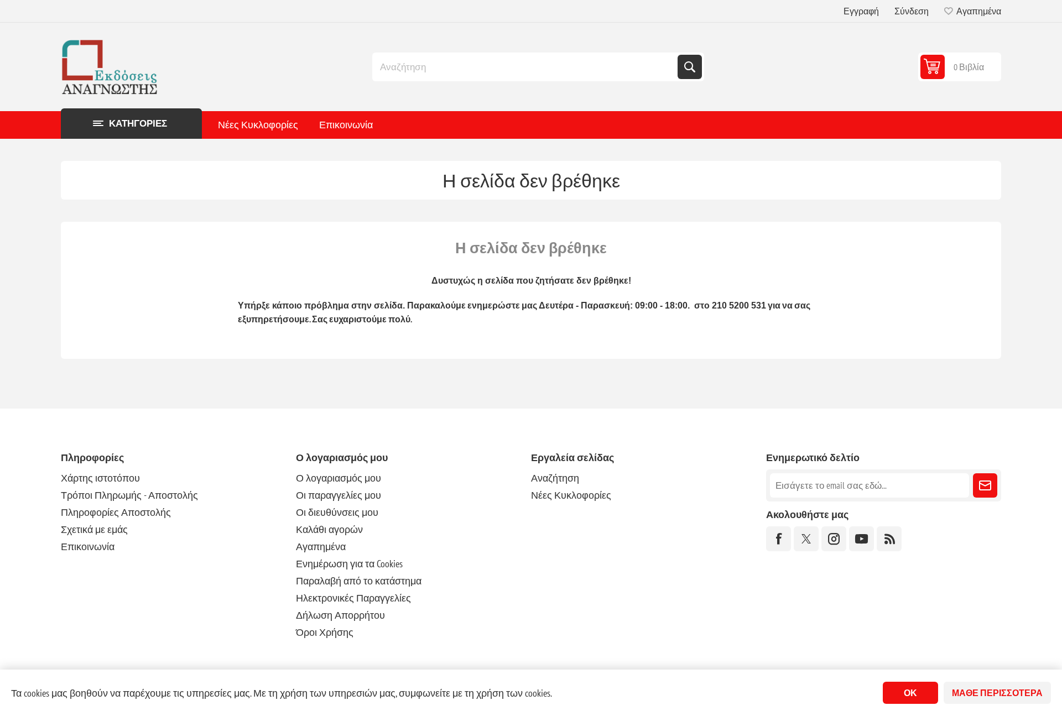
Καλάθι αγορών (329, 529)
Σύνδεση (911, 11)
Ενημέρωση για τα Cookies (349, 563)
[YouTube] (861, 538)
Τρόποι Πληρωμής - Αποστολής (129, 495)
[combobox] (526, 67)
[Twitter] (806, 538)
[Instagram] (833, 538)
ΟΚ (910, 692)
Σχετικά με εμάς (94, 529)
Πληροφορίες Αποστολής (116, 512)
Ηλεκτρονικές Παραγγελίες (353, 598)
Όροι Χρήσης (324, 632)
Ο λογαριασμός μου (338, 478)
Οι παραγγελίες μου (338, 495)
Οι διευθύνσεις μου (337, 512)
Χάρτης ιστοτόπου (100, 478)
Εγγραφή (861, 11)
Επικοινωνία (346, 124)
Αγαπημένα (321, 546)
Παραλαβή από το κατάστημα (358, 580)
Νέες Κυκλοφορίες (258, 124)
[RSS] (889, 538)
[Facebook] (778, 538)
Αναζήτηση (690, 67)
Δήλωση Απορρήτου (340, 615)
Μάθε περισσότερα (997, 692)
